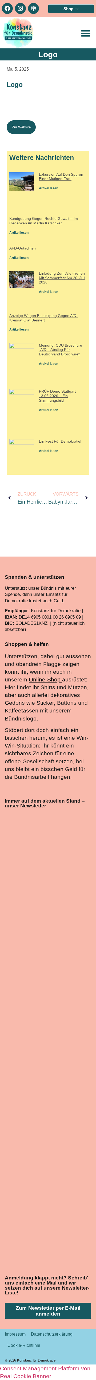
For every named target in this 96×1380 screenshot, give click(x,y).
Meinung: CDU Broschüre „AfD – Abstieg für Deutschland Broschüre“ (60, 349)
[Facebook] (7, 8)
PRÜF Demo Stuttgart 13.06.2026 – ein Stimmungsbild (57, 395)
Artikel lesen (48, 188)
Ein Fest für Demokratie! (60, 441)
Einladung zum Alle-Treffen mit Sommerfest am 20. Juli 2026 (62, 278)
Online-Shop (45, 679)
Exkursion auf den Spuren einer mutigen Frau (61, 176)
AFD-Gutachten (22, 248)
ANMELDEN (61, 1250)
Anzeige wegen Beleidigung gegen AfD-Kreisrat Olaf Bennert (43, 317)
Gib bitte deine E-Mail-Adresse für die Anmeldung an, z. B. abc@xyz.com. (47, 1131)
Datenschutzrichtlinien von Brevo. (41, 1200)
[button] (85, 33)
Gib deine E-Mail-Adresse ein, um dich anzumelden (43, 1103)
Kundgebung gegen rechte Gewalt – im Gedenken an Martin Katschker (43, 220)
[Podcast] (33, 8)
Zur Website (21, 127)
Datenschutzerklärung (52, 1334)
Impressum (15, 1334)
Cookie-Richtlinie (23, 1345)
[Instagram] (20, 8)
